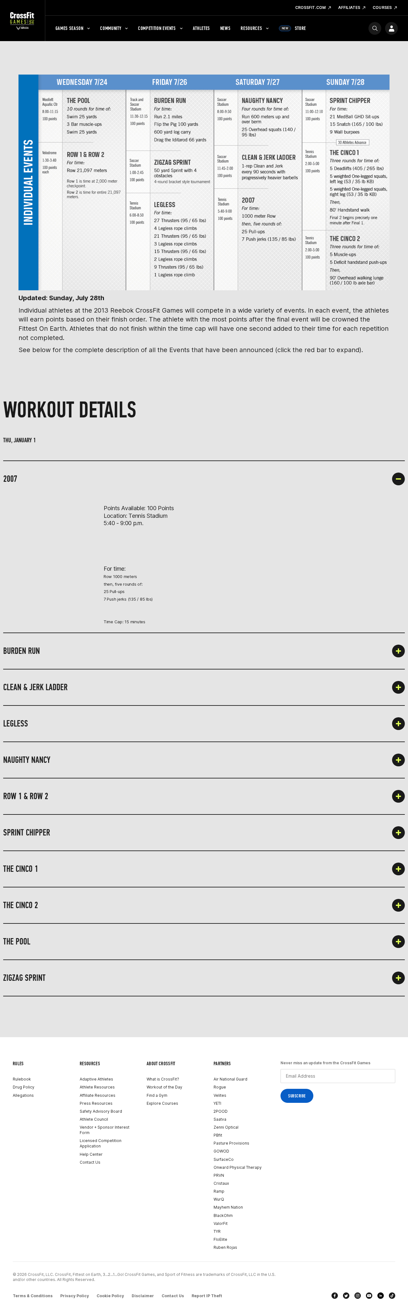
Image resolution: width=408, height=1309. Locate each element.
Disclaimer (143, 1295)
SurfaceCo (224, 1159)
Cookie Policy (110, 1295)
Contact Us (90, 1162)
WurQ (219, 1199)
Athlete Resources (97, 1087)
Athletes (201, 28)
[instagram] (357, 1295)
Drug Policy (23, 1087)
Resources (251, 28)
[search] (374, 28)
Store (294, 28)
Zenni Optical (226, 1127)
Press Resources (96, 1103)
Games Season (69, 28)
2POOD (221, 1111)
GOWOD (221, 1151)
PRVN (219, 1175)
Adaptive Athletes (96, 1079)
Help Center (91, 1154)
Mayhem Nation (228, 1207)
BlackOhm (223, 1215)
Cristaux (221, 1183)
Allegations (23, 1095)
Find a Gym (157, 1095)
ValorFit (221, 1223)
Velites (220, 1095)
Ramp (219, 1191)
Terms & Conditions (33, 1295)
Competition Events (157, 28)
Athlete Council (94, 1119)
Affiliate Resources (97, 1095)
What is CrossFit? (163, 1079)
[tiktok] (392, 1295)
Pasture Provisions (231, 1143)
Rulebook (22, 1079)
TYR (217, 1231)
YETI (217, 1103)
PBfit (218, 1135)
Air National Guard (230, 1079)
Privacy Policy (74, 1295)
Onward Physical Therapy (238, 1167)
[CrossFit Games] (22, 20)
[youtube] (369, 1295)
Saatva (220, 1119)
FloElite (220, 1239)
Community (110, 28)
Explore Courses (162, 1103)
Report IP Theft (207, 1295)
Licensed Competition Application (100, 1143)
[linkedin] (380, 1295)
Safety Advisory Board (101, 1111)
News (225, 28)
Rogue (220, 1087)
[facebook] (335, 1295)
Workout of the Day (164, 1087)
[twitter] (346, 1295)
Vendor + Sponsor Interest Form (104, 1130)
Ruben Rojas (225, 1247)
